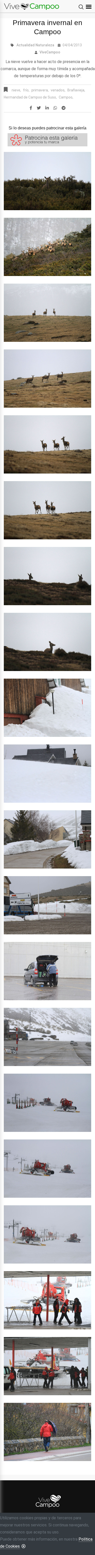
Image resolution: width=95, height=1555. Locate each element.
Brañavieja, (76, 90)
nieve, (16, 90)
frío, (26, 90)
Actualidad (25, 45)
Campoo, (66, 97)
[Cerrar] (24, 1546)
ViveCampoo (50, 52)
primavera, (40, 90)
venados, (58, 90)
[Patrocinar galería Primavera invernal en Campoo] (47, 139)
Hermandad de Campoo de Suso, (30, 97)
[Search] (81, 7)
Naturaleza (44, 45)
